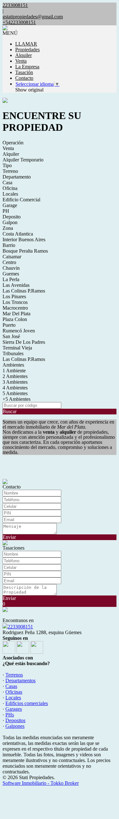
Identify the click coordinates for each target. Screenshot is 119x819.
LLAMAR (26, 44)
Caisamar (12, 256)
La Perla (11, 279)
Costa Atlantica (18, 233)
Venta (21, 61)
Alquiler (23, 55)
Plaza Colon (15, 319)
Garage (10, 205)
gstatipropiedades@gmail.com (33, 16)
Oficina (10, 188)
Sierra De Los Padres (24, 342)
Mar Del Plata (16, 313)
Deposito (12, 216)
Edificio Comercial (21, 199)
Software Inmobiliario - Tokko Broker (41, 783)
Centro (9, 262)
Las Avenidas (16, 285)
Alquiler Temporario (23, 159)
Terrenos (14, 674)
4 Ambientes (15, 387)
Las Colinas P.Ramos (24, 290)
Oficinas (13, 692)
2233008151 (20, 626)
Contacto (24, 78)
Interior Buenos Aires (24, 239)
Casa (7, 182)
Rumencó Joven (19, 330)
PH (6, 211)
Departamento (17, 177)
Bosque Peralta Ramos (25, 251)
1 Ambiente (14, 370)
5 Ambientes (15, 393)
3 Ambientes (15, 382)
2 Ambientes (15, 376)
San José (11, 336)
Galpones (14, 726)
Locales (10, 194)
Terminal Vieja (17, 347)
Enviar (9, 537)
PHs (9, 714)
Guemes (11, 273)
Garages (13, 709)
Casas (11, 686)
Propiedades (27, 49)
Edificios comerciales (26, 703)
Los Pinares (14, 296)
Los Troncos (15, 302)
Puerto (9, 325)
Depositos (15, 720)
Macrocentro (15, 308)
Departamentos (20, 680)
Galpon (10, 222)
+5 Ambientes (16, 399)
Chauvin (11, 268)
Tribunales (13, 353)
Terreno (10, 171)
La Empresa (27, 66)
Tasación (24, 72)
